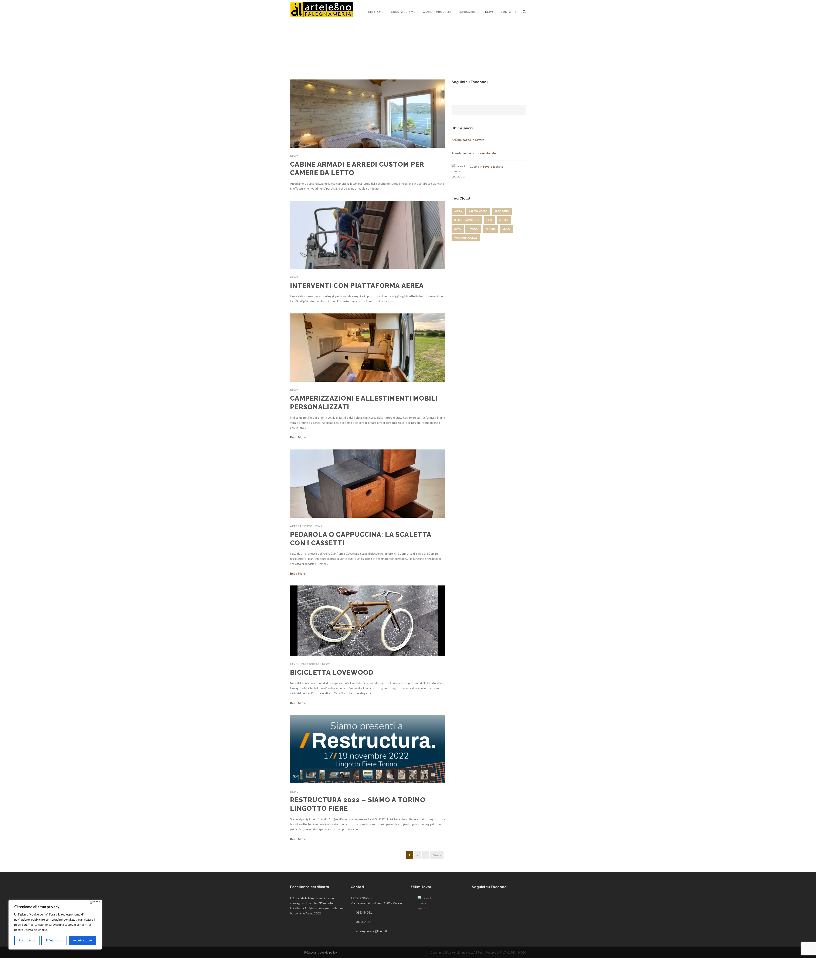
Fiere (489, 219)
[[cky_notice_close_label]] (95, 902)
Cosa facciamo (403, 11)
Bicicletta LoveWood (332, 672)
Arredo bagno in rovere (468, 140)
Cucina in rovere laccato (487, 166)
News (489, 11)
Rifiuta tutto (54, 940)
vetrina (490, 228)
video (506, 228)
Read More (298, 437)
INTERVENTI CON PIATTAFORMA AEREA (357, 285)
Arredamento (301, 526)
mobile (503, 219)
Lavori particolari (305, 664)
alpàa (458, 211)
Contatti (508, 11)
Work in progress (437, 11)
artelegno (501, 211)
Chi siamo (376, 11)
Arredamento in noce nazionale (474, 153)
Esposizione (468, 11)
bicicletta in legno (466, 219)
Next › (437, 855)
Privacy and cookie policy (320, 952)
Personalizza (27, 940)
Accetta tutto (82, 940)
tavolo (473, 228)
